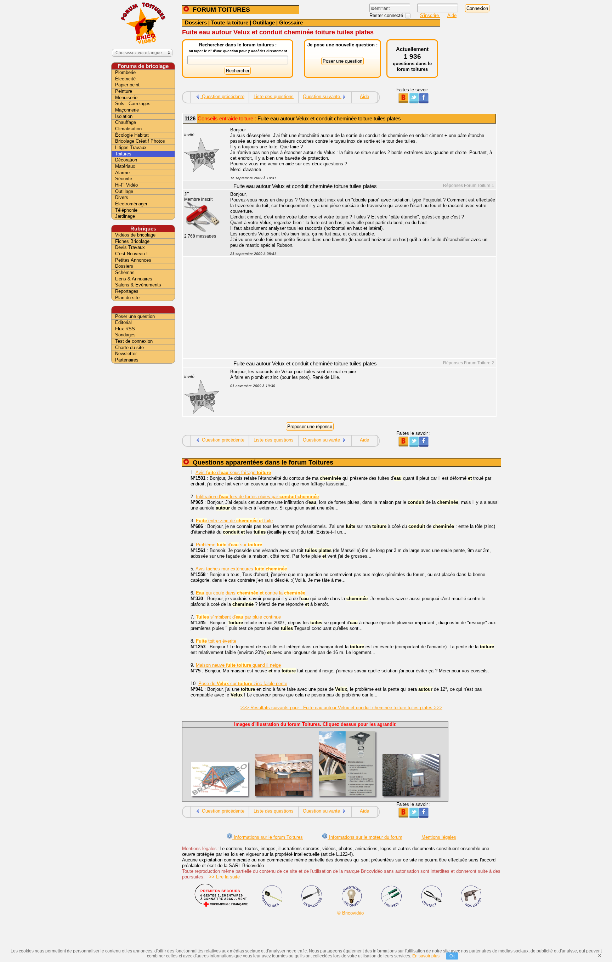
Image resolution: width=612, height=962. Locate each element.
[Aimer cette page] (424, 101)
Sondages (125, 334)
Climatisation (128, 128)
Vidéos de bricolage (135, 235)
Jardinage (125, 216)
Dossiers (196, 22)
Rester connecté (386, 15)
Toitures (123, 153)
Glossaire (291, 22)
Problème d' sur (229, 544)
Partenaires (126, 360)
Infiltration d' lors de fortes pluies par (257, 496)
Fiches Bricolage (132, 241)
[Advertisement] (359, 308)
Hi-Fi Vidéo (126, 185)
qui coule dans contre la (250, 593)
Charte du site (129, 347)
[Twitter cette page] (413, 101)
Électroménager (131, 203)
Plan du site (127, 297)
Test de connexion (134, 341)
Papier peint (127, 84)
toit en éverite (216, 641)
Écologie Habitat (132, 135)
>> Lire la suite (222, 877)
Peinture (123, 91)
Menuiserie (126, 97)
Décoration (126, 160)
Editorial (123, 322)
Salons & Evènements (138, 285)
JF (186, 194)
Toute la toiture (229, 22)
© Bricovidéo (350, 913)
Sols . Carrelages (133, 103)
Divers (121, 197)
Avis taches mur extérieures (241, 568)
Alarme (122, 172)
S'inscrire (430, 15)
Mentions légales (438, 837)
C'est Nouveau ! (131, 253)
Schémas (125, 272)
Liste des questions (274, 96)
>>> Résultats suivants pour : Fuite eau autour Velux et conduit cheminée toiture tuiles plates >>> (341, 707)
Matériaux (125, 166)
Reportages (126, 291)
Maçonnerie (127, 110)
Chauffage (125, 122)
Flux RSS (125, 328)
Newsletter (126, 353)
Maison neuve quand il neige (238, 665)
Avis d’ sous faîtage (233, 472)
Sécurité (123, 178)
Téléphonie (126, 210)
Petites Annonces (133, 260)
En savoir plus (426, 956)
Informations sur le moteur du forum (365, 837)
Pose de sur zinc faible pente (242, 683)
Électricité (125, 78)
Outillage (264, 22)
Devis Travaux (130, 247)
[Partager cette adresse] (403, 101)
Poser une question (135, 316)
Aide (452, 15)
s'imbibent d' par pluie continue (238, 617)
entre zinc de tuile (234, 520)
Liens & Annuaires (133, 278)
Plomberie (125, 72)
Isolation (123, 116)
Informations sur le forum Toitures (267, 837)
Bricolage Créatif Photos (140, 141)
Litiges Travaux (131, 147)
